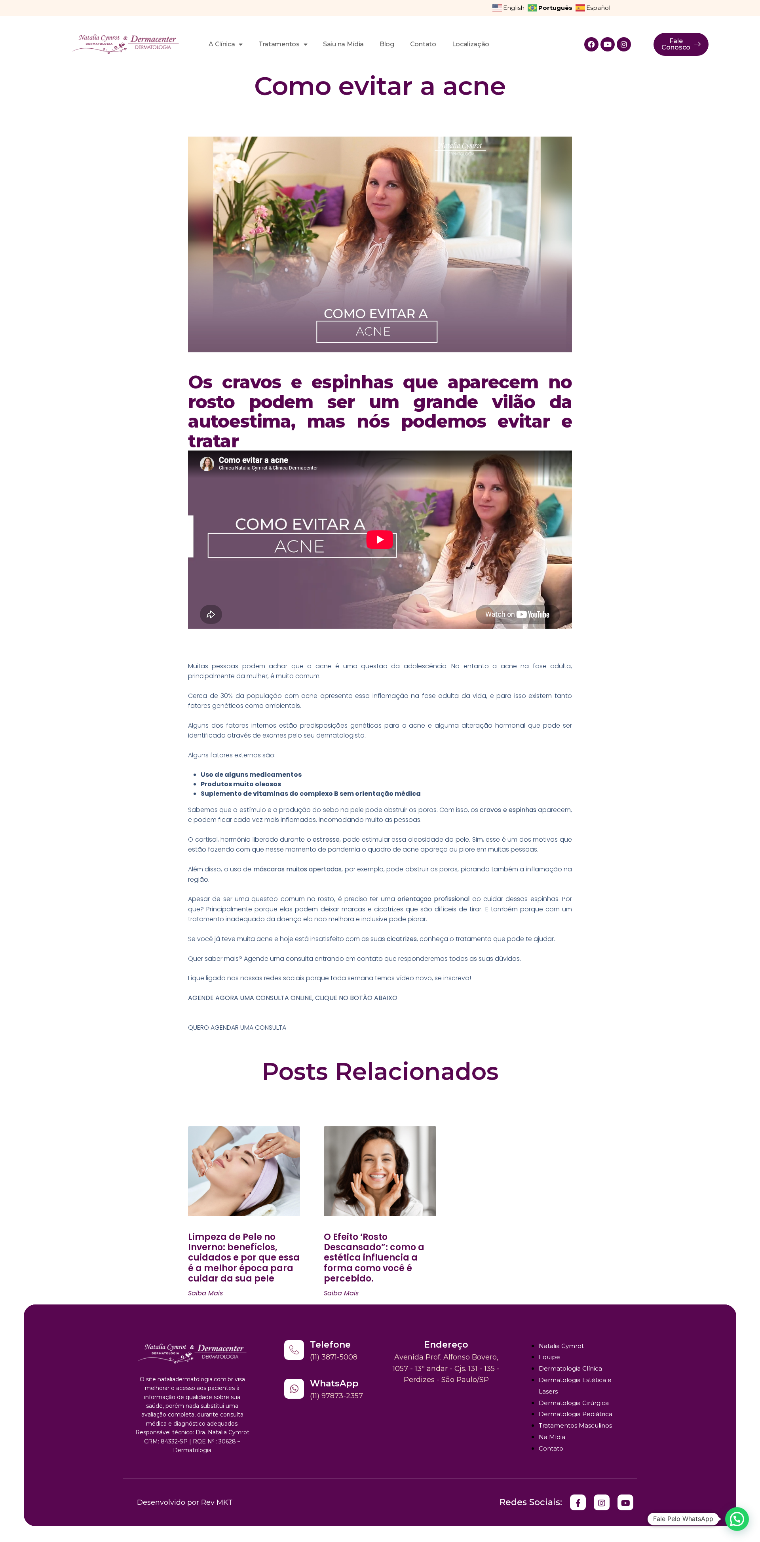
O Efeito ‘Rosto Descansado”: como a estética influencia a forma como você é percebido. (374, 1258)
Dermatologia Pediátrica (575, 1414)
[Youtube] (607, 44)
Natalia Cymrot (561, 1346)
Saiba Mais (205, 1293)
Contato (423, 44)
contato (370, 958)
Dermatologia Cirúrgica (574, 1403)
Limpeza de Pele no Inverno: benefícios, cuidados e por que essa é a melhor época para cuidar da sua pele (244, 1258)
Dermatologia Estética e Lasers (575, 1385)
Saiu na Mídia (343, 44)
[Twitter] (578, 1502)
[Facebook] (591, 44)
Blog (387, 44)
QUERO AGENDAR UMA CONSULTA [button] (237, 1027)
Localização (470, 44)
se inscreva (452, 978)
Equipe (549, 1357)
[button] (737, 1519)
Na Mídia (552, 1437)
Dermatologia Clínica (570, 1368)
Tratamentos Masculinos (575, 1425)
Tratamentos (278, 44)
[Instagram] (624, 44)
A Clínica (222, 44)
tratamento (474, 938)
